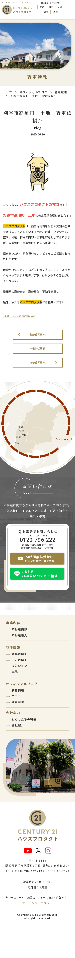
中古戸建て (19, 660)
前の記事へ (38, 334)
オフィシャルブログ (33, 92)
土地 (15, 671)
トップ (7, 92)
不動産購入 (19, 635)
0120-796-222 (37, 540)
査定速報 (61, 92)
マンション (19, 666)
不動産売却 (19, 629)
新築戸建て (19, 654)
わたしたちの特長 (24, 719)
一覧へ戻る (38, 348)
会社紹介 (18, 725)
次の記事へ (38, 362)
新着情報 (18, 690)
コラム (16, 696)
